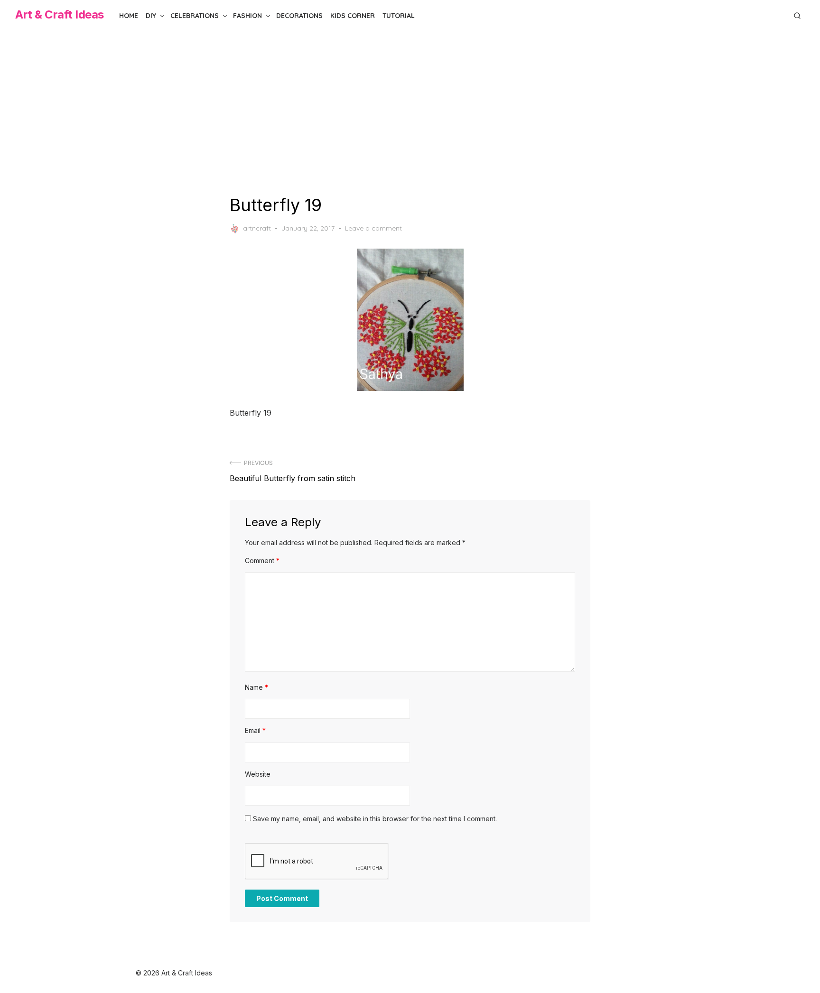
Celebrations (194, 15)
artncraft (257, 228)
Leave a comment (373, 228)
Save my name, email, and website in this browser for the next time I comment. (375, 819)
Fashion (247, 15)
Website (257, 774)
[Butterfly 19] (410, 320)
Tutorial (398, 15)
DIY (151, 15)
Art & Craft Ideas (59, 14)
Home (128, 15)
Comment (262, 561)
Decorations (299, 15)
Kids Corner (352, 15)
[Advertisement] (410, 112)
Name (256, 687)
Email (255, 730)
